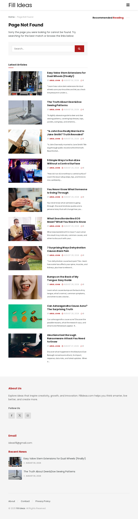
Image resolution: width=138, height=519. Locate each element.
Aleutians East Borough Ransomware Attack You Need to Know (66, 338)
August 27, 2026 (71, 346)
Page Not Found (25, 16)
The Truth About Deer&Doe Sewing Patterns (64, 103)
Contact (25, 501)
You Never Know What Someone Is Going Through (67, 191)
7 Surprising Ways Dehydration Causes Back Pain (66, 249)
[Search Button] (79, 48)
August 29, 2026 (71, 168)
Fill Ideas (20, 5)
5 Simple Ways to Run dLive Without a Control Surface (63, 162)
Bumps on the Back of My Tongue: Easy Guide (62, 278)
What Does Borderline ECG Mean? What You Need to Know (66, 220)
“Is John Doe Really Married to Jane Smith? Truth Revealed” (65, 132)
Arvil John (54, 80)
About (11, 501)
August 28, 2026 (71, 255)
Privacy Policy (43, 501)
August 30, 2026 (71, 80)
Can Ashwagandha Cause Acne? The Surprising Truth (67, 307)
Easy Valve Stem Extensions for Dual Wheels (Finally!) (66, 74)
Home (11, 16)
